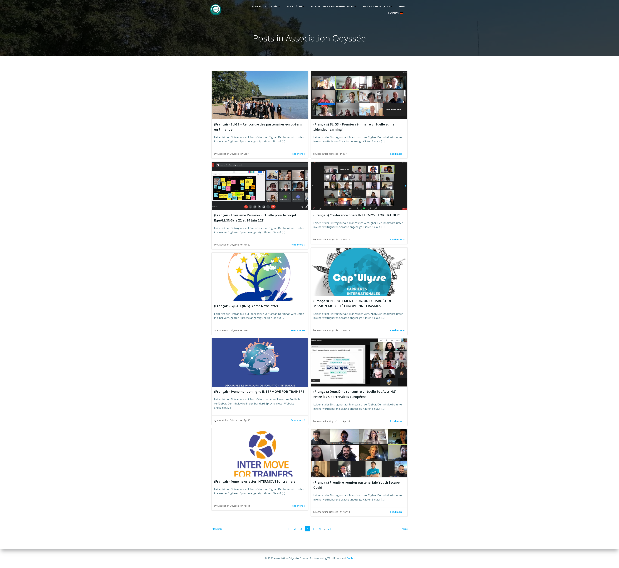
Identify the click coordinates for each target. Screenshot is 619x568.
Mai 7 (247, 330)
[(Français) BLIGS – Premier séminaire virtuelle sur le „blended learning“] (359, 95)
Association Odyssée (265, 6)
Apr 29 (247, 420)
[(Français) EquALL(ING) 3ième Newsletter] (260, 276)
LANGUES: (394, 13)
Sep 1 (247, 153)
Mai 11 (346, 330)
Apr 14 (346, 511)
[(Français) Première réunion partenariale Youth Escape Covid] (359, 453)
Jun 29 (247, 244)
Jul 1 (345, 153)
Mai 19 (346, 239)
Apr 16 (346, 421)
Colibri (350, 558)
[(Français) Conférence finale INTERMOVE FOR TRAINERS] (359, 186)
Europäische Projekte (376, 6)
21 (330, 528)
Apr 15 (247, 505)
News (402, 6)
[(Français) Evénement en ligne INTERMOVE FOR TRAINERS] (260, 362)
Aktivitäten (294, 6)
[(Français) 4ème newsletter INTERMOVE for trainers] (260, 452)
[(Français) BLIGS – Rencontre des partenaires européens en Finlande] (260, 95)
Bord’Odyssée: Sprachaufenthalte (332, 6)
